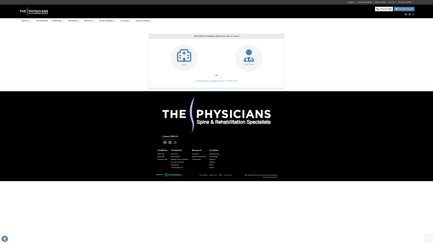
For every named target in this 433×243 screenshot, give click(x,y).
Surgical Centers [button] (143, 21)
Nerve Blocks (175, 156)
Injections (174, 154)
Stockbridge (213, 156)
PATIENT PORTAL (405, 2)
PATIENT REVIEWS (365, 2)
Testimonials (196, 159)
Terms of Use (228, 175)
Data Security (213, 175)
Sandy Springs (214, 154)
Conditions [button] (57, 21)
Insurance (195, 154)
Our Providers (42, 21)
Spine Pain (161, 156)
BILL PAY (392, 2)
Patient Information (199, 156)
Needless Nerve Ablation (180, 159)
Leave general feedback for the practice (216, 81)
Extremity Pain (162, 159)
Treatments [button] (73, 21)
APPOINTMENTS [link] (405, 9)
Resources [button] (88, 21)
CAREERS (351, 2)
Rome (211, 165)
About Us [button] (26, 21)
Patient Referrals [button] (107, 21)
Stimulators (175, 165)
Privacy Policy (203, 175)
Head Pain (160, 154)
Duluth (211, 167)
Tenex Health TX (177, 167)
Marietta (212, 159)
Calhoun (212, 162)
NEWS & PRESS (380, 2)
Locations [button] (125, 21)
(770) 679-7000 (385, 9)
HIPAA (220, 175)
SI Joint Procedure (177, 162)
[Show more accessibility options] (5, 239)
